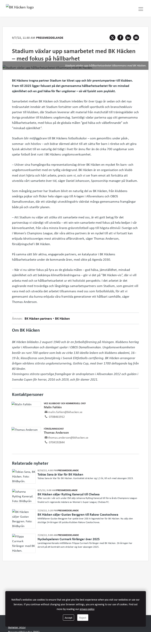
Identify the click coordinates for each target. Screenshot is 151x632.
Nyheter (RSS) (17, 627)
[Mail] (136, 37)
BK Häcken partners (39, 318)
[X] (112, 37)
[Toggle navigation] (140, 9)
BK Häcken (62, 318)
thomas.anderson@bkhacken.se (68, 437)
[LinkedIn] (128, 37)
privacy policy (87, 609)
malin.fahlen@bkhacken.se (65, 412)
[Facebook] (120, 37)
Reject (82, 617)
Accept (68, 617)
